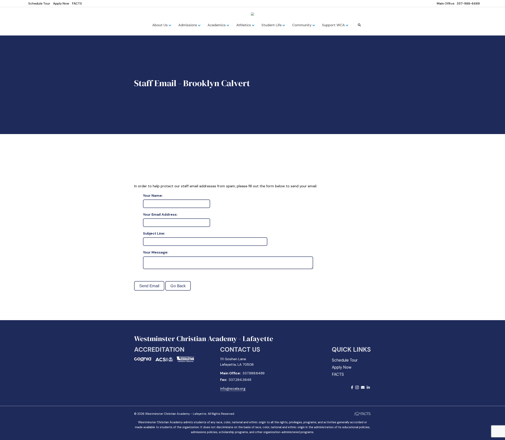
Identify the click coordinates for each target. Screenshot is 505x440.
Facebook (352, 388)
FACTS (77, 3)
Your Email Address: (160, 215)
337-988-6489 (468, 3)
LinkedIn (368, 388)
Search (359, 25)
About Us (160, 25)
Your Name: (153, 196)
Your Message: (155, 252)
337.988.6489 (253, 373)
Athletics (244, 25)
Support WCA (334, 25)
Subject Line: (154, 233)
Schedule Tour (39, 3)
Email (363, 388)
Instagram (357, 388)
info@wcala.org (233, 388)
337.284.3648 (240, 379)
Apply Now (61, 3)
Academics (217, 25)
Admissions (188, 25)
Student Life (271, 25)
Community (302, 25)
